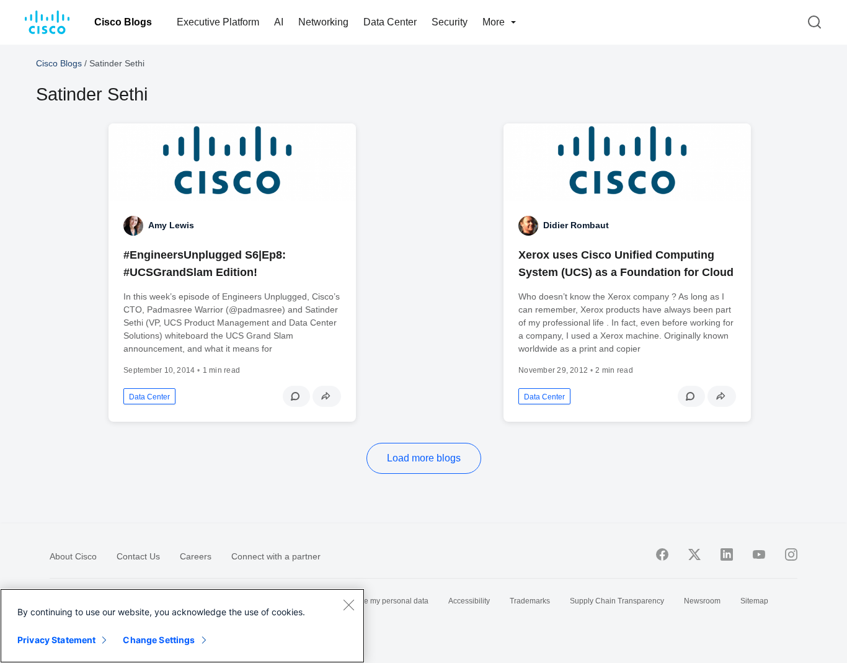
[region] (182, 626)
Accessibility (469, 601)
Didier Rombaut (576, 225)
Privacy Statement (56, 639)
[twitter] (694, 554)
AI (278, 22)
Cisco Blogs (123, 22)
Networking (323, 22)
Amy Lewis (171, 225)
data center (149, 397)
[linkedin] (727, 554)
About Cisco (73, 556)
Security (450, 22)
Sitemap (754, 601)
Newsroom (702, 601)
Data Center (390, 22)
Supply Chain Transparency (617, 601)
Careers (195, 556)
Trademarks (530, 601)
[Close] (348, 604)
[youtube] (759, 554)
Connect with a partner (276, 556)
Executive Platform (218, 22)
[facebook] (662, 554)
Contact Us (138, 556)
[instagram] (791, 554)
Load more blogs (424, 458)
